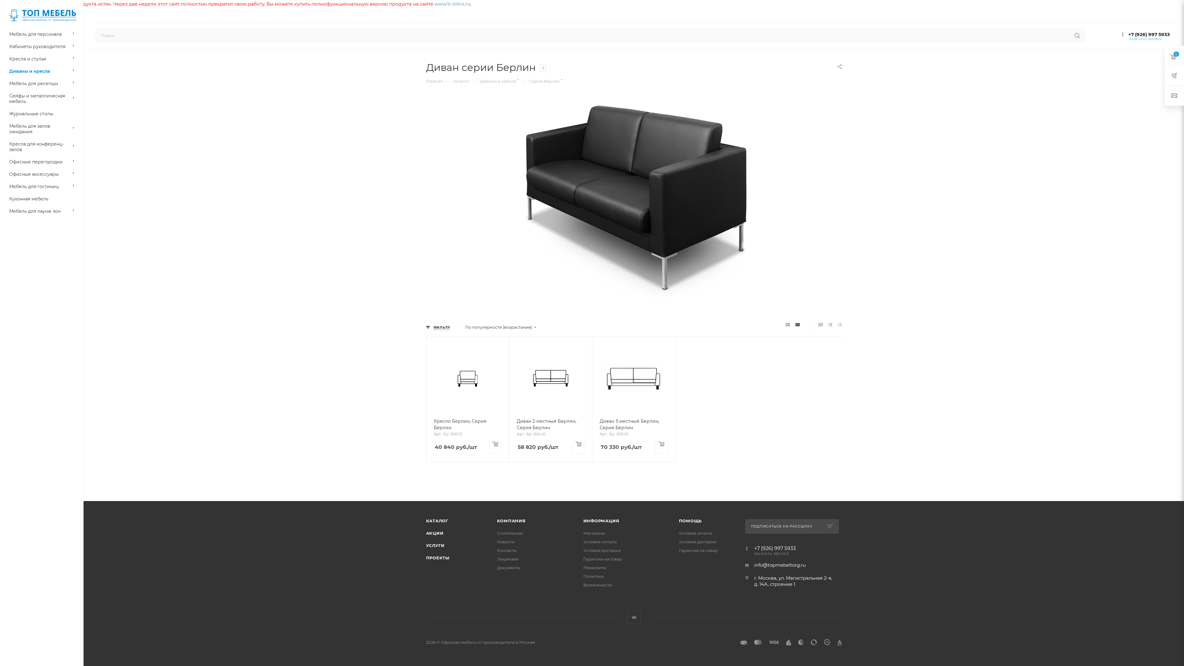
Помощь (690, 520)
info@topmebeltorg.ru (780, 565)
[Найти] (1077, 35)
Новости (506, 541)
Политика (593, 576)
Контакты (507, 550)
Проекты (438, 557)
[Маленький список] (787, 325)
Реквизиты (594, 567)
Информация (601, 520)
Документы (508, 567)
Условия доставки (602, 550)
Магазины (594, 533)
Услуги (435, 545)
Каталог (437, 520)
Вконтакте (633, 617)
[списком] (830, 325)
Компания (511, 520)
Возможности (597, 584)
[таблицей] (840, 325)
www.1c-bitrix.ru (452, 4)
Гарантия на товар (602, 559)
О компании (510, 533)
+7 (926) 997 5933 (1148, 34)
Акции (435, 533)
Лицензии (508, 559)
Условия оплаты (600, 541)
